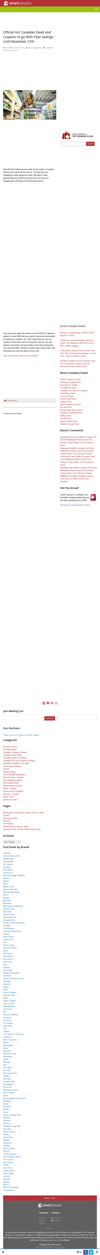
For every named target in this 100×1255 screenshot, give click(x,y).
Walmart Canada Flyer (69, 424)
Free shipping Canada (12, 780)
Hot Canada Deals (74, 326)
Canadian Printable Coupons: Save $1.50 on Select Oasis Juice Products (77, 479)
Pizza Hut (7, 1087)
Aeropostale (8, 861)
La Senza (7, 1020)
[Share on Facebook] (85, 1252)
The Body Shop (9, 1154)
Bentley (6, 898)
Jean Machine (9, 1006)
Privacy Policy (59, 1247)
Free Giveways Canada (13, 777)
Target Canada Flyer (68, 421)
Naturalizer (7, 1056)
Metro (5, 1048)
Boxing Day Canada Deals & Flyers (75, 505)
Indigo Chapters (10, 1001)
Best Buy (7, 900)
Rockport (7, 1106)
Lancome (7, 1017)
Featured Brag (9, 772)
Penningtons (8, 1084)
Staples (6, 1140)
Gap (5, 964)
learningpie (64, 468)
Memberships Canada (12, 786)
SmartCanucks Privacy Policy (16, 826)
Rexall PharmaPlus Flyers (71, 410)
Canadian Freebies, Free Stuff (16, 763)
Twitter (56, 1220)
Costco (6, 934)
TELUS (6, 1151)
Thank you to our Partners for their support (21, 735)
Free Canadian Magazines (14, 774)
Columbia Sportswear (12, 931)
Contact (6, 815)
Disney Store (8, 945)
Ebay (5, 951)
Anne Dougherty (34, 47)
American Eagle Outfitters (14, 875)
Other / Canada (9, 788)
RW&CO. (7, 1118)
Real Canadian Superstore (14, 1098)
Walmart (6, 1179)
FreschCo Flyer (66, 396)
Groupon (7, 976)
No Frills (6, 1070)
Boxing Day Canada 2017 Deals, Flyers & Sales (23, 812)
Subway (6, 1145)
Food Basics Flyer (68, 393)
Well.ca (6, 1184)
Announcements (10, 747)
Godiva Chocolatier (11, 973)
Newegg (6, 1062)
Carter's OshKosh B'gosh (14, 923)
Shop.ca (6, 1123)
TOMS (6, 1165)
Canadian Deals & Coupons (15, 758)
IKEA (5, 998)
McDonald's (8, 1045)
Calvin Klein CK (9, 917)
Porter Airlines (9, 1093)
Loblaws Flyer (66, 402)
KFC (5, 1012)
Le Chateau (8, 1023)
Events (6, 769)
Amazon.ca (8, 873)
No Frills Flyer (66, 407)
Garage (6, 967)
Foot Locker (8, 959)
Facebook (56, 1218)
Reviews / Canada (11, 794)
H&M (5, 989)
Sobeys (6, 1134)
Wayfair (6, 1182)
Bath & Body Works (11, 892)
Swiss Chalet (8, 1148)
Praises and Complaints (13, 791)
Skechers (7, 1129)
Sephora (6, 1120)
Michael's (7, 1051)
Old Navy (7, 1079)
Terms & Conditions (43, 1247)
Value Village (8, 1173)
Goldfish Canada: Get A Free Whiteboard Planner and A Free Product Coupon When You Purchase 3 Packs (77, 451)
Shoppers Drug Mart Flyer (71, 413)
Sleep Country (9, 1132)
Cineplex (7, 925)
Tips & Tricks (8, 797)
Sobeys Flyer (65, 416)
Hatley (6, 987)
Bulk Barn (7, 912)
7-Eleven (7, 853)
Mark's (6, 1042)
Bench (6, 895)
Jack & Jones (9, 1003)
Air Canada (8, 864)
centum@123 (66, 456)
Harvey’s (7, 984)
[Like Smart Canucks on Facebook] (48, 703)
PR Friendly (8, 824)
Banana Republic (10, 889)
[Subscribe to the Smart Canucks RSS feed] (52, 703)
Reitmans (7, 1101)
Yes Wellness (9, 1190)
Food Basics (8, 956)
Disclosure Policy (10, 818)
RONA (6, 1109)
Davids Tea (8, 939)
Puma (5, 1095)
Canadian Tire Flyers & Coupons (74, 390)
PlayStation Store (10, 1090)
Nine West (7, 1067)
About (41, 1220)
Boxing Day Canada (68, 385)
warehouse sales (10, 799)
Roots (5, 1112)
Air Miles (7, 867)
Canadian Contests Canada (15, 752)
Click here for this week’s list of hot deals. (21, 356)
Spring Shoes (66, 418)
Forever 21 (7, 962)
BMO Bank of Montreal (13, 906)
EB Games (8, 953)
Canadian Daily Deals (12, 755)
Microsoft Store (9, 1054)
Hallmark (7, 981)
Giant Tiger (7, 970)
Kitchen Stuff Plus (10, 1015)
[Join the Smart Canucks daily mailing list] (56, 703)
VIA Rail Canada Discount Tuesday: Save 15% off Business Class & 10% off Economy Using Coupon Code (77, 363)
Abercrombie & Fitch (12, 856)
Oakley (6, 1076)
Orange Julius (9, 1081)
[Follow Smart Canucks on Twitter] (44, 703)
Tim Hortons (8, 1162)
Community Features (12, 766)
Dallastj (63, 448)
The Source (8, 1159)
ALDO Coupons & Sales (70, 379)
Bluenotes (7, 903)
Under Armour (9, 1171)
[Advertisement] (50, 13)
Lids (5, 1028)
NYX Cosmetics (10, 1073)
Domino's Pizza (10, 948)
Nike (5, 1065)
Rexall (5, 1104)
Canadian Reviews (68, 388)
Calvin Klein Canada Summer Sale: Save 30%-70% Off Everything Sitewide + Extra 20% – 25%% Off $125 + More (78, 353)
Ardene (6, 878)
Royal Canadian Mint (12, 1115)
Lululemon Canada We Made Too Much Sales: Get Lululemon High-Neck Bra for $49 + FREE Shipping (77, 343)
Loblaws (6, 1031)
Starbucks (7, 1143)
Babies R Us (8, 886)
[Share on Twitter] (91, 1252)
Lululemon (7, 1037)
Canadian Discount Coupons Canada (19, 760)
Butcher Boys (9, 914)
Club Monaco (8, 928)
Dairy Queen (8, 937)
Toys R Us (7, 1168)
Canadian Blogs (10, 749)
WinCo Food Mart (10, 1187)
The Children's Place (12, 1157)
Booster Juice (9, 909)
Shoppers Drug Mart (11, 1126)
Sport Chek (8, 1137)
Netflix (5, 1059)
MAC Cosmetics (10, 1040)
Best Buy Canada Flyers (70, 382)
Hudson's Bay (9, 995)
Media (41, 1223)
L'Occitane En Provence (13, 1034)
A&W (5, 884)
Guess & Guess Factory (13, 978)
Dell (4, 942)
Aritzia (5, 881)
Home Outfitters (10, 992)
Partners (6, 821)
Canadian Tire (9, 920)
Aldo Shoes (8, 870)
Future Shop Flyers (68, 399)
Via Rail (6, 1176)
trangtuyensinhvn (67, 437)
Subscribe (50, 718)
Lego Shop (7, 1026)
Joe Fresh (7, 1009)
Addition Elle (8, 859)
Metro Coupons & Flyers (70, 404)
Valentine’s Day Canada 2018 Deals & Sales (22, 829)
